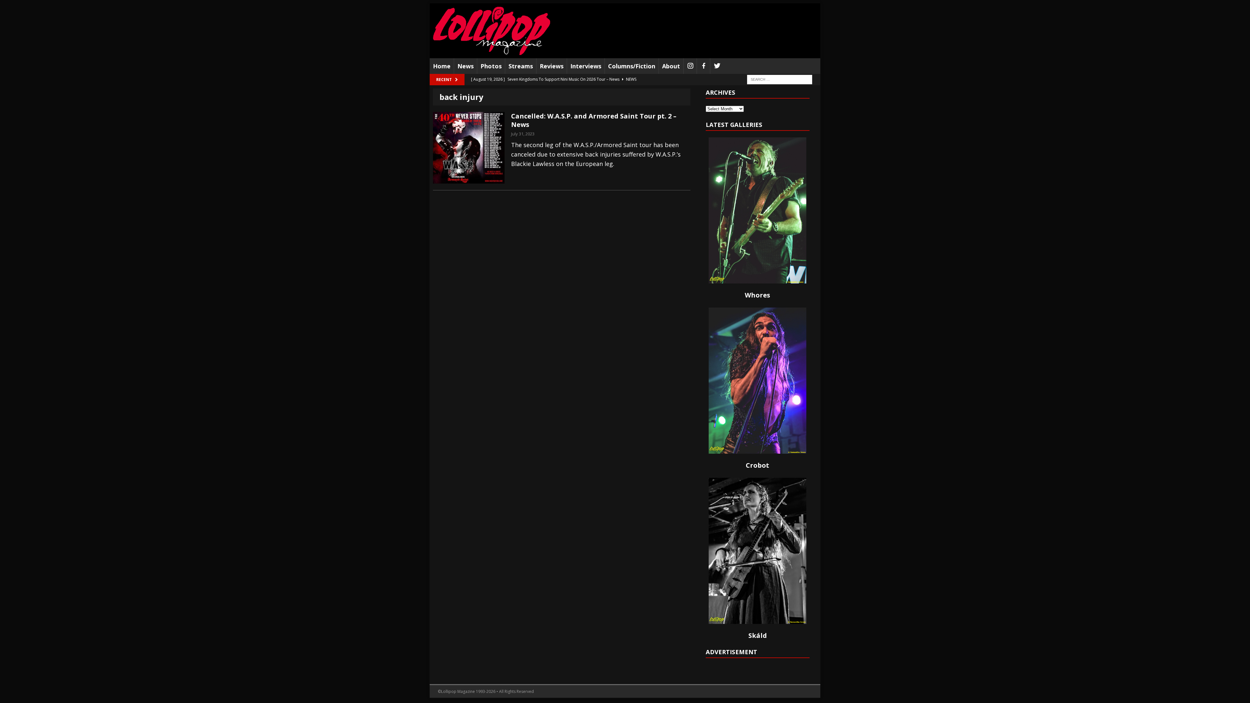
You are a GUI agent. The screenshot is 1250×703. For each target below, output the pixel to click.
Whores (757, 295)
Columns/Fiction (631, 66)
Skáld (757, 635)
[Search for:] (779, 79)
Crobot (757, 465)
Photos (491, 66)
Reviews (551, 66)
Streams (520, 66)
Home (442, 66)
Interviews (585, 66)
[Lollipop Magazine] (491, 30)
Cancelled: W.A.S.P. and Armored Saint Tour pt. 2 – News (593, 120)
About (671, 66)
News (465, 66)
